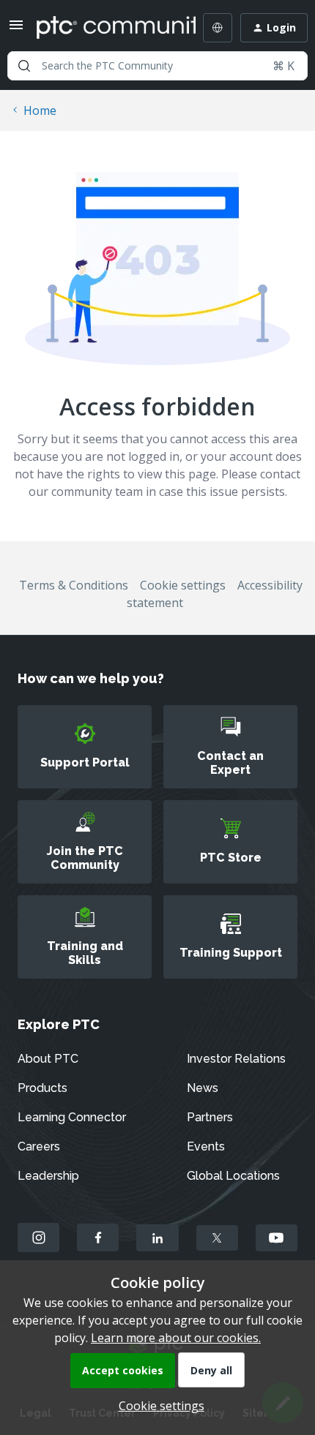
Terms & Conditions (73, 585)
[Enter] (24, 65)
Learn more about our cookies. (176, 1338)
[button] (16, 29)
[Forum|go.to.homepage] (105, 27)
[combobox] (157, 65)
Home (39, 110)
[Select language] (217, 27)
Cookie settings (183, 585)
